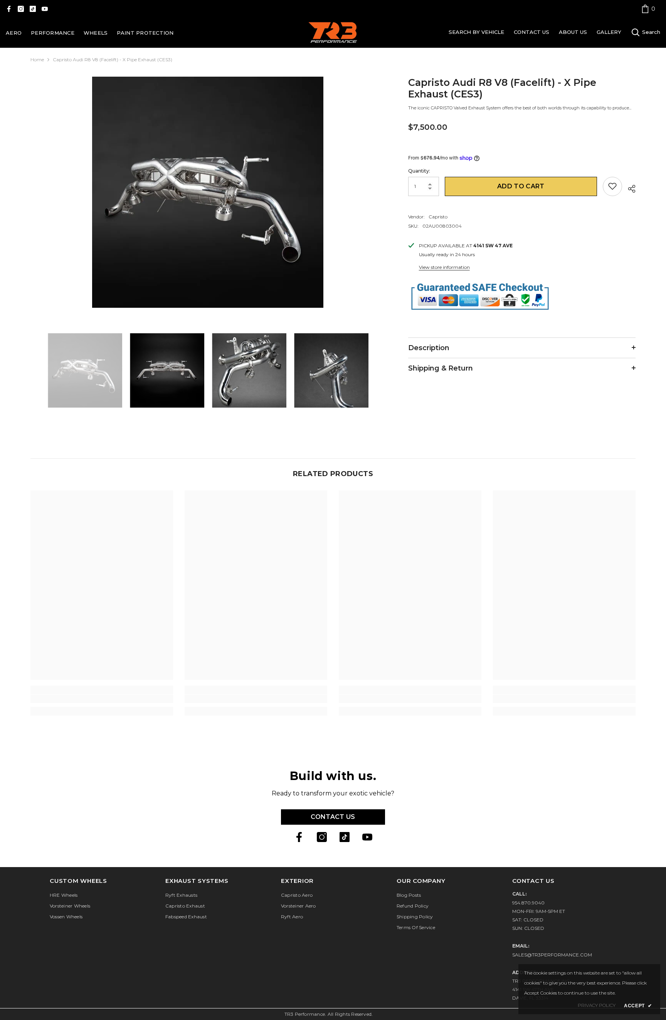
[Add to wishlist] (612, 186)
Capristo (438, 216)
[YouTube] (45, 9)
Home (37, 59)
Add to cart (521, 186)
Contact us (333, 816)
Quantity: (419, 170)
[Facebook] (9, 9)
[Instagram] (21, 9)
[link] (648, 8)
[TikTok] (33, 9)
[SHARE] (629, 188)
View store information (444, 267)
